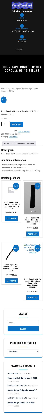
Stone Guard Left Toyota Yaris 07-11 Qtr (23, 378)
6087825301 (22, 20)
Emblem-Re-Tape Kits (17, 385)
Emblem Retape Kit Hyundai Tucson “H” (22, 390)
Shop (8, 89)
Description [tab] (9, 143)
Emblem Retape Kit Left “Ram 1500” (21, 402)
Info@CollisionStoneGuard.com (22, 31)
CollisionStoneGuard (22, 11)
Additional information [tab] (25, 143)
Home (3, 89)
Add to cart (17, 124)
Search (23, 328)
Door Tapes (16, 89)
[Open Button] (3, 49)
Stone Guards (14, 373)
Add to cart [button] (11, 218)
